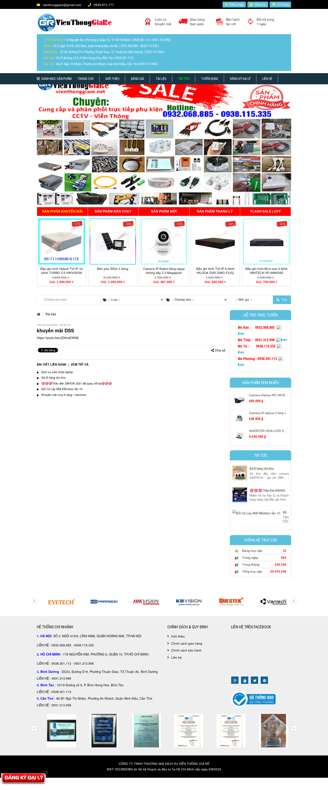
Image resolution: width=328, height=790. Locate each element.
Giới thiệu (112, 79)
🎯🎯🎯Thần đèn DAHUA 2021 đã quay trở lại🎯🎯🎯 (286, 490)
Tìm (284, 299)
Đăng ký (260, 4)
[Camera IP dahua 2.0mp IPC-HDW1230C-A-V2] (239, 416)
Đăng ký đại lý (240, 79)
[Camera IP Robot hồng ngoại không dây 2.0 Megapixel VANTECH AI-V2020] (164, 241)
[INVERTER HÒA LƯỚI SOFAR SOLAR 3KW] (239, 434)
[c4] (58, 730)
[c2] (269, 730)
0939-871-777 (103, 5)
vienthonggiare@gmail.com (61, 5)
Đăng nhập (236, 4)
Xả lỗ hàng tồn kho (261, 468)
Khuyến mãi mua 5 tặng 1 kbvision (63, 395)
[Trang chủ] (76, 24)
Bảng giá (137, 79)
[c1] (227, 730)
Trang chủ (85, 79)
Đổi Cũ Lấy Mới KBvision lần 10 (61, 389)
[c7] (185, 730)
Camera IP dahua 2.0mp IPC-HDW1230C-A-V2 (282, 411)
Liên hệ (267, 79)
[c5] (100, 730)
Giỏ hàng (283, 4)
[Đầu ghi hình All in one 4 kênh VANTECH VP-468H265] (266, 241)
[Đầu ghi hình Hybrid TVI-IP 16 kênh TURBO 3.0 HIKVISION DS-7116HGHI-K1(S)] (61, 241)
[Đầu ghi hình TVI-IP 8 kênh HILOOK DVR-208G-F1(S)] (215, 241)
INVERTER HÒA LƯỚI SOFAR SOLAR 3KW (280, 429)
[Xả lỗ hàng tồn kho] (239, 472)
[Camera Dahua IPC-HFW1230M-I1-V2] (239, 398)
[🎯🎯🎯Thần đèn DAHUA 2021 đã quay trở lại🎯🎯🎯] (239, 494)
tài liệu (161, 79)
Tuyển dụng (209, 79)
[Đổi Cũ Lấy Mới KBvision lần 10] (256, 512)
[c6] (142, 730)
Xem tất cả (79, 364)
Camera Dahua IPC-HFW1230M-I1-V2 (276, 393)
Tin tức (183, 79)
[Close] (46, 772)
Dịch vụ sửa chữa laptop (56, 372)
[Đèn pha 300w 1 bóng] (113, 241)
